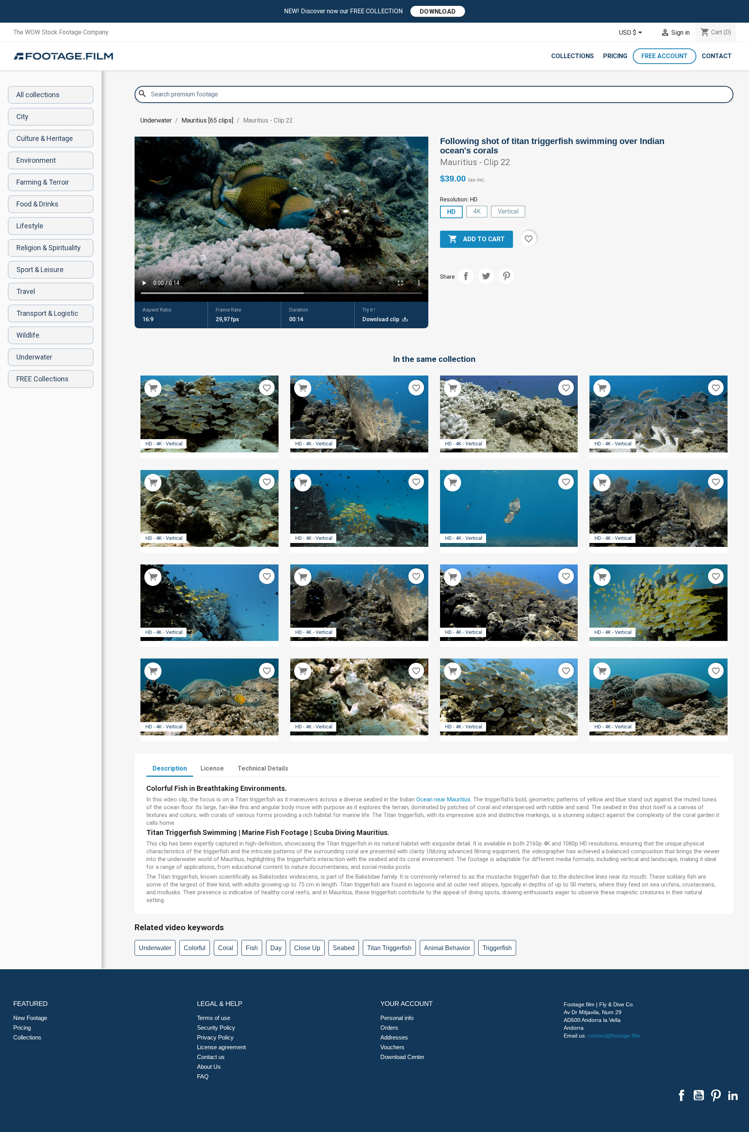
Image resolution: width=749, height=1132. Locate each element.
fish (252, 948)
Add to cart (476, 239)
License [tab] (212, 768)
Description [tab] (170, 768)
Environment (36, 160)
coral (225, 948)
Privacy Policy (215, 1037)
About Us (209, 1066)
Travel (25, 291)
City (22, 116)
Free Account (664, 56)
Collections (572, 56)
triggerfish (497, 948)
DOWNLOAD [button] (438, 11)
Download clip (381, 319)
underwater (155, 948)
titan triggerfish (389, 948)
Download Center (402, 1057)
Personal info (397, 1018)
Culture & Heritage (44, 138)
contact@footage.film (614, 1035)
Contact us (211, 1057)
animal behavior (447, 948)
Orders (389, 1027)
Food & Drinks (37, 204)
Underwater (34, 357)
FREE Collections (42, 379)
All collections (38, 95)
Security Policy (216, 1027)
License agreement (221, 1047)
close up (307, 948)
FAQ (203, 1076)
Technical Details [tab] (263, 768)
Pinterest (506, 276)
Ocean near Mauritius (443, 799)
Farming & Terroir (42, 182)
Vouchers (392, 1047)
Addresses (394, 1037)
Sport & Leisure (40, 269)
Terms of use (213, 1018)
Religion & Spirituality (48, 248)
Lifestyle (29, 226)
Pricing (615, 56)
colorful (195, 948)
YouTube (698, 1095)
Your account (406, 1003)
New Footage (30, 1018)
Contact (717, 56)
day (276, 948)
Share (466, 276)
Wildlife (27, 335)
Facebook (681, 1095)
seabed (344, 948)
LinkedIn (733, 1095)
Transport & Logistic (47, 313)
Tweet (486, 276)
